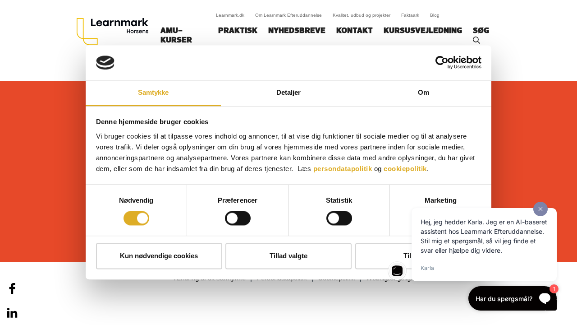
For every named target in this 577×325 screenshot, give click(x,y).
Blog (435, 15)
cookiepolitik (405, 168)
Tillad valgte (288, 256)
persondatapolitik (342, 168)
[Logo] (116, 31)
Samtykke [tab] (153, 92)
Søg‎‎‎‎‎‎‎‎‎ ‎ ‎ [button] (482, 31)
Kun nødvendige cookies (159, 256)
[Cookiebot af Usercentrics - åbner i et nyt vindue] (442, 63)
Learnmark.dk (230, 15)
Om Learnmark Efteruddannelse (288, 15)
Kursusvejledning (423, 31)
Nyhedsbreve (296, 31)
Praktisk (237, 31)
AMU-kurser (176, 36)
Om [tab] (423, 92)
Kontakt (354, 31)
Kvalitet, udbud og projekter (361, 15)
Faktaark (410, 15)
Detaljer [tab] (288, 92)
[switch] (238, 218)
